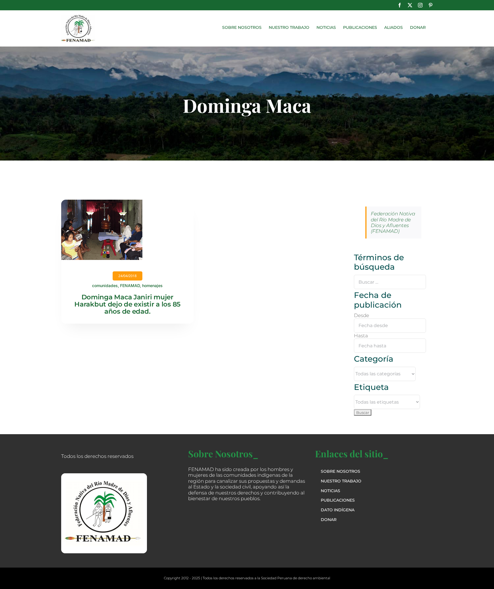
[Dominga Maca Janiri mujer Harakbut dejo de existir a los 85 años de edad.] (101, 202)
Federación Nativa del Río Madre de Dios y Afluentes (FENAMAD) (393, 222)
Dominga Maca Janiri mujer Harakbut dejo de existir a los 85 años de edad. (127, 304)
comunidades (105, 285)
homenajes (152, 285)
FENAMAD (130, 285)
